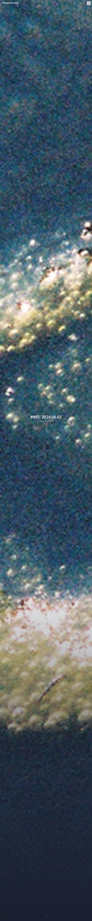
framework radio (10, 2)
